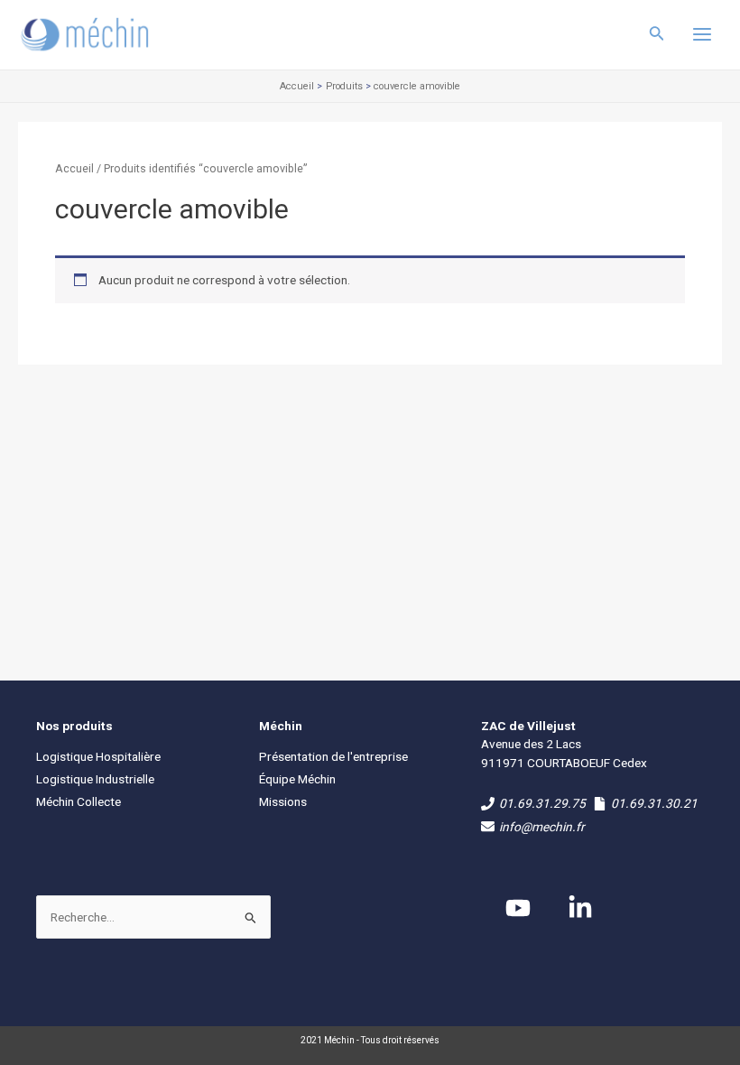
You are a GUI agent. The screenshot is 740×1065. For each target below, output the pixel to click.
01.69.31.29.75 (542, 803)
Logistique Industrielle (95, 779)
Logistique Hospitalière (98, 756)
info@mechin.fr (542, 827)
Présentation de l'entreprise (333, 756)
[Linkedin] (580, 908)
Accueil (74, 168)
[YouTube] (518, 908)
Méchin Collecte (78, 801)
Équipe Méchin (297, 779)
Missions (283, 801)
